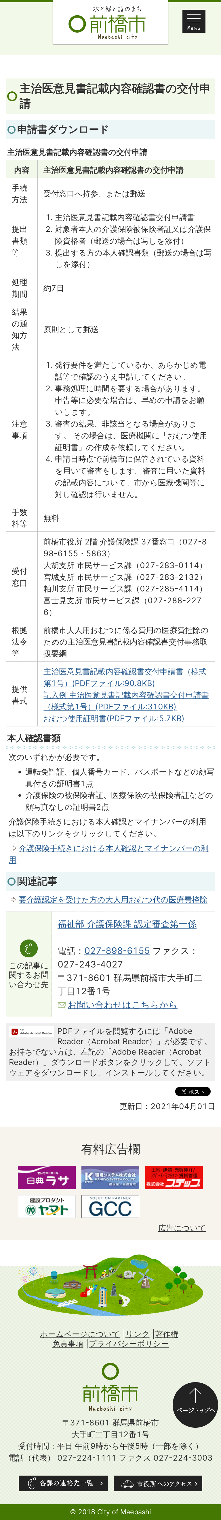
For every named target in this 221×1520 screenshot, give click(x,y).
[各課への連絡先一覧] (63, 1483)
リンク (137, 1334)
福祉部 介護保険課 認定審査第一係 (127, 923)
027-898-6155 (117, 950)
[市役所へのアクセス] (158, 1483)
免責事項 (67, 1343)
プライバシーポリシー (129, 1343)
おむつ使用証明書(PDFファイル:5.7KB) (113, 718)
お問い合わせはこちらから (123, 1004)
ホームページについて (80, 1334)
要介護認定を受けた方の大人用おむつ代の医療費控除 (113, 899)
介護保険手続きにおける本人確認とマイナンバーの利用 (109, 854)
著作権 (166, 1334)
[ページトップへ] (195, 1388)
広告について (182, 1228)
